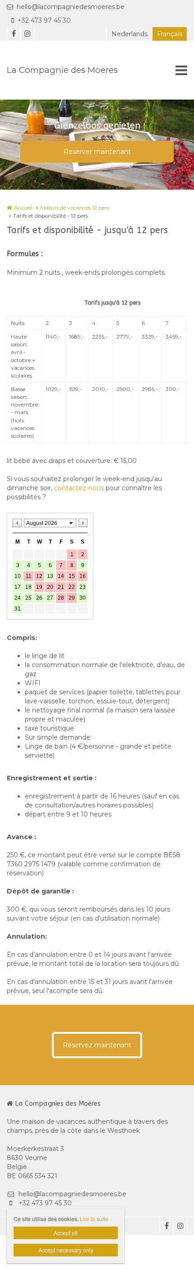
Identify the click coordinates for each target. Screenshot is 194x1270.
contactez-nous (79, 488)
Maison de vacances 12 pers (74, 207)
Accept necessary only (65, 1250)
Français (169, 34)
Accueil (23, 207)
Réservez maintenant (97, 1045)
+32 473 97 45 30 (44, 20)
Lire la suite (94, 1218)
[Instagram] (27, 34)
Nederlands (129, 34)
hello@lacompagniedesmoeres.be (71, 7)
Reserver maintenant (97, 152)
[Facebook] (13, 34)
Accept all (66, 1233)
